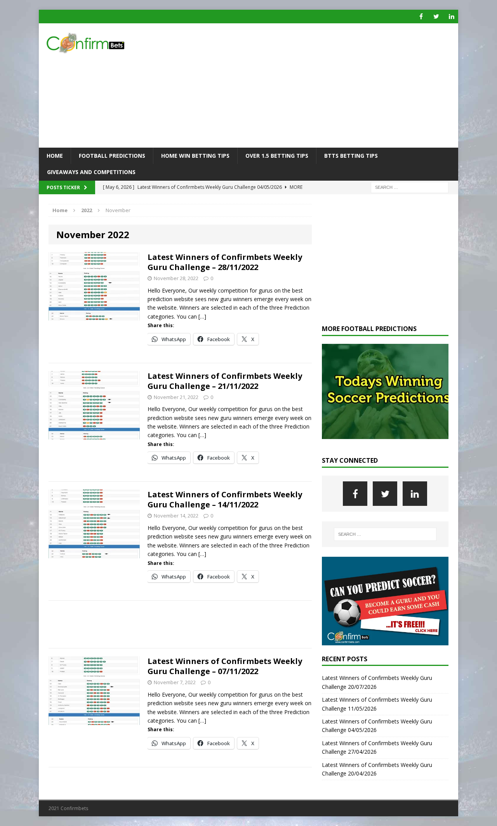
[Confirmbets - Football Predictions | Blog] (105, 43)
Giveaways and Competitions (91, 172)
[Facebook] (421, 16)
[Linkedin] (451, 16)
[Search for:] (409, 186)
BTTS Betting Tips (351, 155)
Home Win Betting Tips (195, 155)
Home (55, 155)
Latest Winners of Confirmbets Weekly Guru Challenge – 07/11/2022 (225, 666)
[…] (202, 316)
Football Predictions (112, 155)
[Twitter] (436, 16)
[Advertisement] (316, 85)
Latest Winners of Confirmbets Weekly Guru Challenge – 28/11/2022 (225, 262)
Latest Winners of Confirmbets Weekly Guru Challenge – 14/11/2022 (225, 499)
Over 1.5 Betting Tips (276, 155)
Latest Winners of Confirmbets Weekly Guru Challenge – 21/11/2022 (225, 381)
